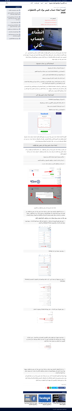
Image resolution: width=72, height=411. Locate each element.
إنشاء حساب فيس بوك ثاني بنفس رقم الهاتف (48, 24)
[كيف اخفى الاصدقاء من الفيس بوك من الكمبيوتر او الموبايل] (44, 398)
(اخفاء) (51, 18)
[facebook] (7, 1)
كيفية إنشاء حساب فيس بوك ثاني (50, 22)
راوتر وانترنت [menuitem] (36, 3)
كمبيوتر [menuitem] (46, 3)
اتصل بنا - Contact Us (52, 0)
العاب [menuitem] (32, 3)
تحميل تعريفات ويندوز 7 (15, 22)
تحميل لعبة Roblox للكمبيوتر (14, 38)
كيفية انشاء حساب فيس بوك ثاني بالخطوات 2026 (59, 404)
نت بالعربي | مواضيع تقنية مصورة (58, 3)
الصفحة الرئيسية (63, 7)
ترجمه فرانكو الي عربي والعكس (13, 29)
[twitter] (5, 1)
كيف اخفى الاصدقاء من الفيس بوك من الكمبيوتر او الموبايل (44, 404)
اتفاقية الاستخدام (64, 0)
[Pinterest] (48, 388)
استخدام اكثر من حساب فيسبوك (50, 20)
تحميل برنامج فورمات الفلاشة (14, 10)
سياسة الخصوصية (58, 0)
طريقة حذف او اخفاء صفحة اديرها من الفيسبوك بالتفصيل (31, 404)
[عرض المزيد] (46, 388)
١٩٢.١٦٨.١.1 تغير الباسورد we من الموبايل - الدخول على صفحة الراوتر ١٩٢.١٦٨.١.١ (13, 18)
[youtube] (9, 1)
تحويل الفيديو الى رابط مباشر (14, 31)
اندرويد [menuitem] (42, 3)
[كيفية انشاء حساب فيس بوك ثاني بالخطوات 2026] (58, 398)
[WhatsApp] (50, 388)
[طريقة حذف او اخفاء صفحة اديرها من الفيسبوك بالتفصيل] (30, 398)
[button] (6, 3)
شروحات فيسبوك (56, 7)
